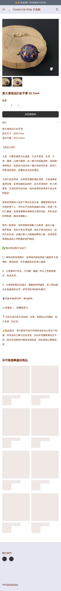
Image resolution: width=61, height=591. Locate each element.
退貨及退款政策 (12, 585)
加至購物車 (30, 114)
